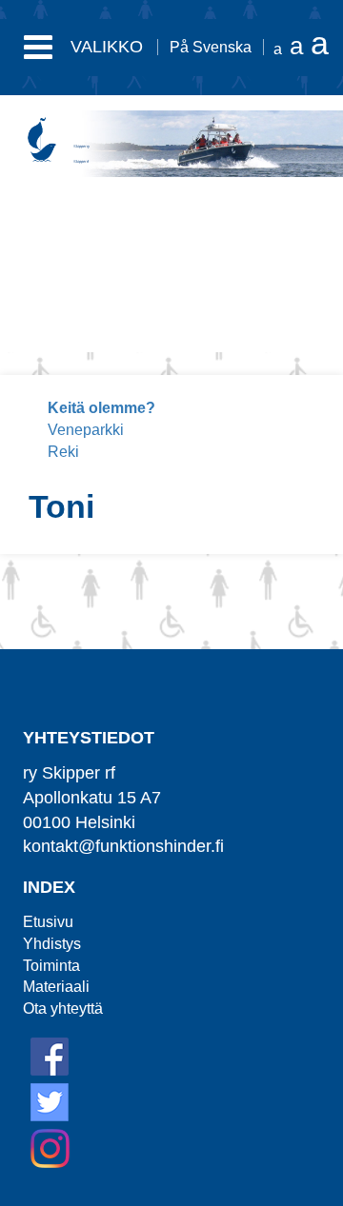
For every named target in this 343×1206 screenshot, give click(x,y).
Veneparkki (86, 430)
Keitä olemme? (101, 408)
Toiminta (51, 966)
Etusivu (48, 922)
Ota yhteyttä (63, 1008)
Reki (63, 452)
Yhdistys (52, 944)
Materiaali (56, 987)
